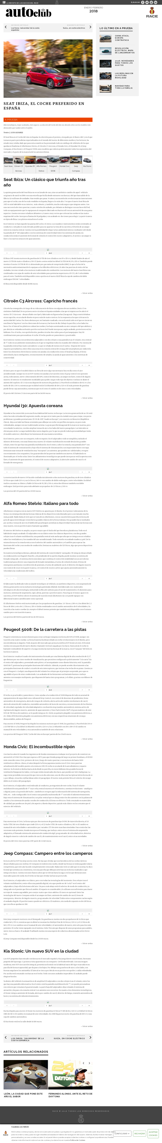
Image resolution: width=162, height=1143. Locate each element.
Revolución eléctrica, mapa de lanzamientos (125, 50)
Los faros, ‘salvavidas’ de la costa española (27, 1039)
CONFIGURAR (120, 1133)
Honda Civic (64, 166)
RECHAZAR (139, 1133)
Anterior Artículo (19, 25)
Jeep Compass (76, 168)
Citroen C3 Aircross (18, 168)
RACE (36, 3)
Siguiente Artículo (76, 25)
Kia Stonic (87, 166)
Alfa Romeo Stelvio (41, 168)
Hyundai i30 (30, 166)
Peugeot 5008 (53, 168)
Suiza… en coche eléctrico (74, 28)
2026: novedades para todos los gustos (124, 63)
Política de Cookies (77, 1140)
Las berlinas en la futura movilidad (124, 75)
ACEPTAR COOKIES (153, 1133)
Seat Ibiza (8, 166)
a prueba (11, 119)
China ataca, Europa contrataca (122, 38)
